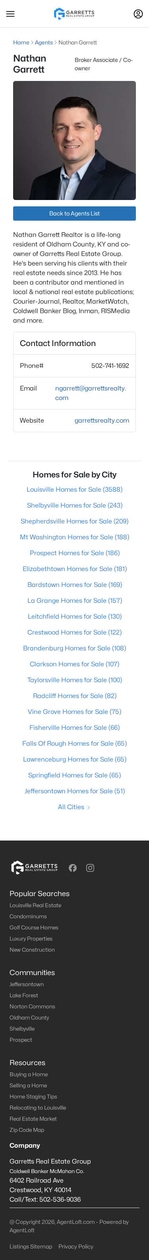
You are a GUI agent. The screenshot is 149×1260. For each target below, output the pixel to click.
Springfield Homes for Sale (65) (74, 775)
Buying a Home (29, 1074)
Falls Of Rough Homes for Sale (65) (74, 743)
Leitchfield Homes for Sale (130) (75, 616)
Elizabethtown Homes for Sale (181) (75, 569)
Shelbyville (22, 1028)
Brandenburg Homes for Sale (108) (74, 648)
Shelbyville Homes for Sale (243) (74, 505)
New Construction (32, 949)
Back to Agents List (74, 213)
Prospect (21, 1040)
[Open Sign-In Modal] (138, 13)
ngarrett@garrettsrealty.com (90, 393)
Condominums (28, 916)
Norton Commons (32, 1006)
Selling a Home (28, 1085)
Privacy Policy (75, 1246)
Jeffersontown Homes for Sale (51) (75, 791)
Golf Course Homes (34, 927)
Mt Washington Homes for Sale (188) (74, 537)
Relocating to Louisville (38, 1107)
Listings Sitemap (31, 1246)
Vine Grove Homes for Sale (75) (74, 712)
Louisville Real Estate (35, 905)
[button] (10, 14)
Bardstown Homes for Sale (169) (74, 585)
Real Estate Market (33, 1119)
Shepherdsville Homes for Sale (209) (74, 521)
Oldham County (29, 1017)
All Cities (71, 807)
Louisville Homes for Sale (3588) (74, 489)
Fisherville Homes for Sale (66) (74, 727)
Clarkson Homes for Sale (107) (74, 664)
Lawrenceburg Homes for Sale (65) (74, 759)
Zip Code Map (27, 1130)
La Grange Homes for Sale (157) (74, 600)
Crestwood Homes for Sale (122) (74, 632)
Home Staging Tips (33, 1096)
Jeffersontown (27, 984)
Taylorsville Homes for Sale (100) (74, 680)
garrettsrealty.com (102, 420)
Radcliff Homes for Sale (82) (74, 696)
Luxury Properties (31, 938)
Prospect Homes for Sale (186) (75, 553)
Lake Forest (24, 995)
